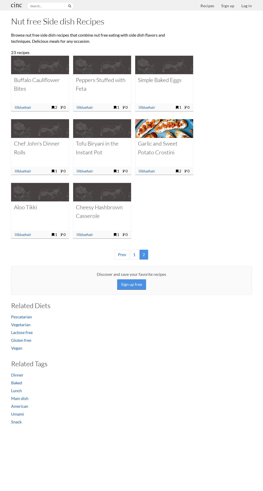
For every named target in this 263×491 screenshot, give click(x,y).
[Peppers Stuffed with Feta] (102, 65)
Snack (16, 421)
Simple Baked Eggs (159, 79)
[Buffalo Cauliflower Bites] (40, 65)
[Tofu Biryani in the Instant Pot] (102, 128)
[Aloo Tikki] (40, 192)
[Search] (70, 6)
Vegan (16, 348)
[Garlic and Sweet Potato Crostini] (164, 128)
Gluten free (21, 340)
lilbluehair (23, 107)
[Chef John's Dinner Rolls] (40, 128)
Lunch (16, 390)
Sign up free (131, 284)
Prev (122, 254)
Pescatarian (21, 316)
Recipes (207, 6)
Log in (246, 6)
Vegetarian (20, 324)
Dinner (17, 375)
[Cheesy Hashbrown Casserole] (102, 192)
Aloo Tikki (25, 207)
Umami (17, 414)
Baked (16, 382)
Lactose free (22, 332)
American (19, 406)
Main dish (19, 398)
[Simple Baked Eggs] (164, 65)
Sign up (227, 6)
